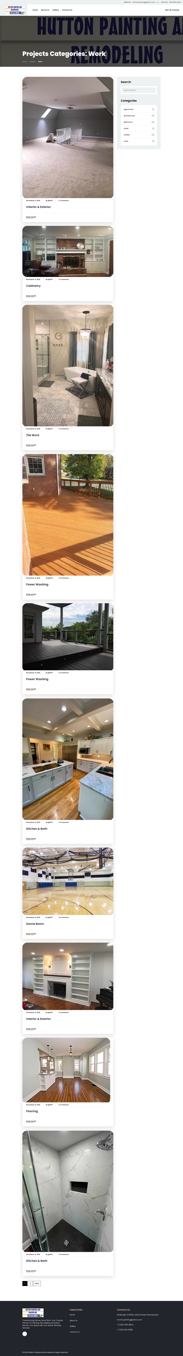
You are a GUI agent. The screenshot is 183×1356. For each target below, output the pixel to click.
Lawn (126, 141)
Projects (32, 62)
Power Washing (37, 584)
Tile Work (32, 435)
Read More (31, 217)
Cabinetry (33, 286)
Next (37, 1283)
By (47, 200)
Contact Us (67, 10)
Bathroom (128, 122)
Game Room (35, 924)
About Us (45, 10)
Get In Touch (172, 10)
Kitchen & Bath (36, 829)
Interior (127, 135)
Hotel (126, 128)
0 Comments (64, 200)
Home (35, 10)
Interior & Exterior (38, 207)
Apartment (128, 109)
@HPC (50, 200)
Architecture (129, 115)
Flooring (32, 1111)
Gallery (55, 10)
